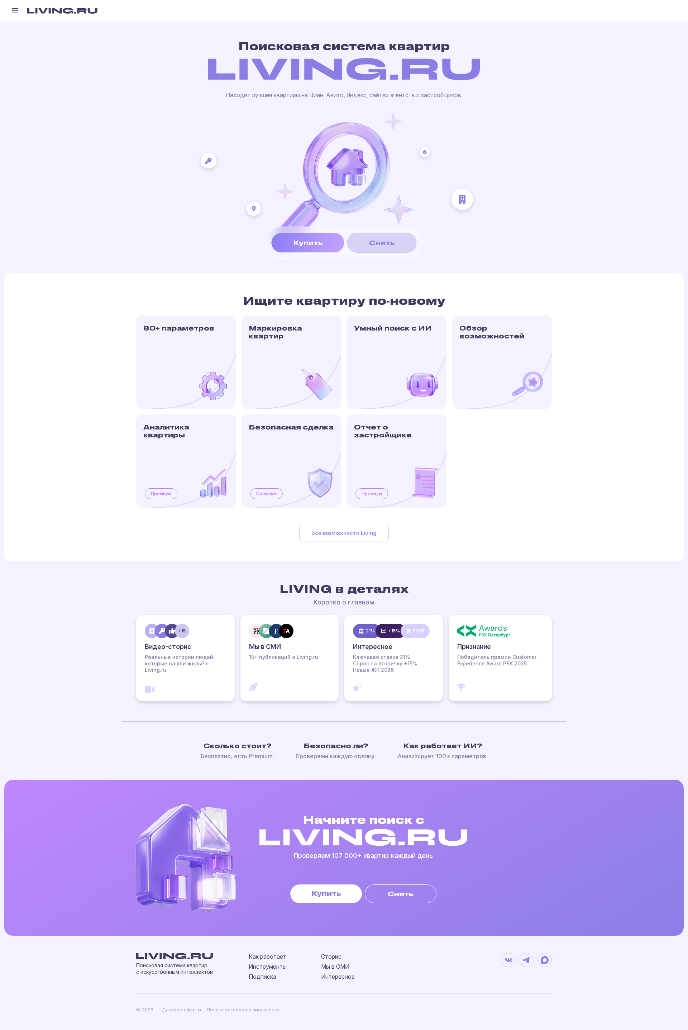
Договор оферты (181, 1009)
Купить (308, 242)
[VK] (509, 960)
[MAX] (545, 960)
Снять (382, 242)
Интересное (338, 976)
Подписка (262, 976)
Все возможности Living (344, 533)
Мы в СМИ (335, 966)
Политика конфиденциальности (243, 1009)
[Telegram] (527, 960)
